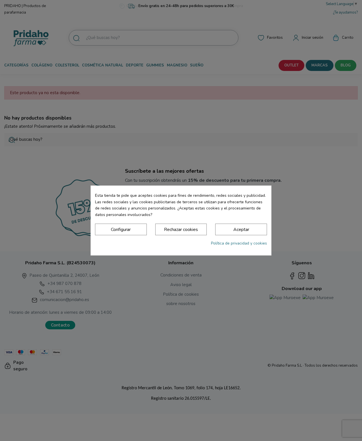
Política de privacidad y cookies (239, 243)
